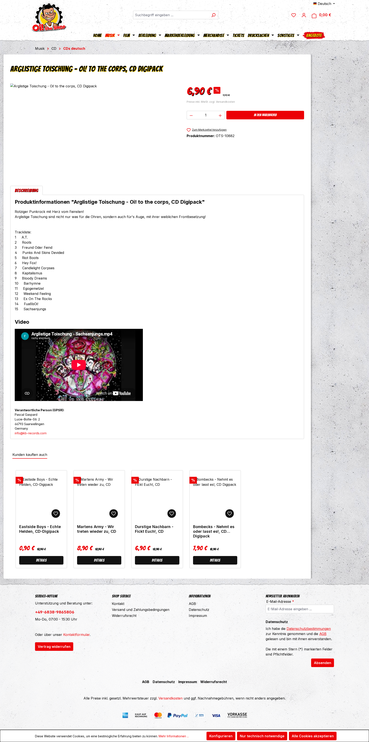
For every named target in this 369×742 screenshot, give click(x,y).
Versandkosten (170, 698)
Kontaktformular (76, 634)
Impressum (198, 615)
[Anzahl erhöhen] (220, 115)
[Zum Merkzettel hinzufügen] (55, 513)
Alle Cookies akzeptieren (313, 736)
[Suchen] (213, 15)
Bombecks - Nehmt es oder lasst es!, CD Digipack (213, 531)
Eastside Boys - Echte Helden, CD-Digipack (40, 529)
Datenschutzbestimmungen (309, 628)
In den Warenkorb (265, 115)
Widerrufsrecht (124, 615)
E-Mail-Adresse (280, 601)
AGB (192, 604)
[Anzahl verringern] (191, 115)
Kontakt (118, 604)
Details (41, 560)
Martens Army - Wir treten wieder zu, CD (96, 529)
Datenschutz (199, 609)
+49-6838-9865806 (54, 612)
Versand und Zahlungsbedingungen (140, 609)
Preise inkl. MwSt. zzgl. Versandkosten (211, 101)
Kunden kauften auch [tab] (29, 454)
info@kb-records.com (31, 433)
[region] (94, 129)
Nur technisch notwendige (262, 736)
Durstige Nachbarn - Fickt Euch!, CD (154, 529)
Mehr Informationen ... (174, 736)
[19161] (94, 129)
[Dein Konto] (304, 15)
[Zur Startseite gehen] (49, 16)
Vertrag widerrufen (54, 646)
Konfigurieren (221, 736)
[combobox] (171, 15)
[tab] (26, 190)
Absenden (322, 663)
